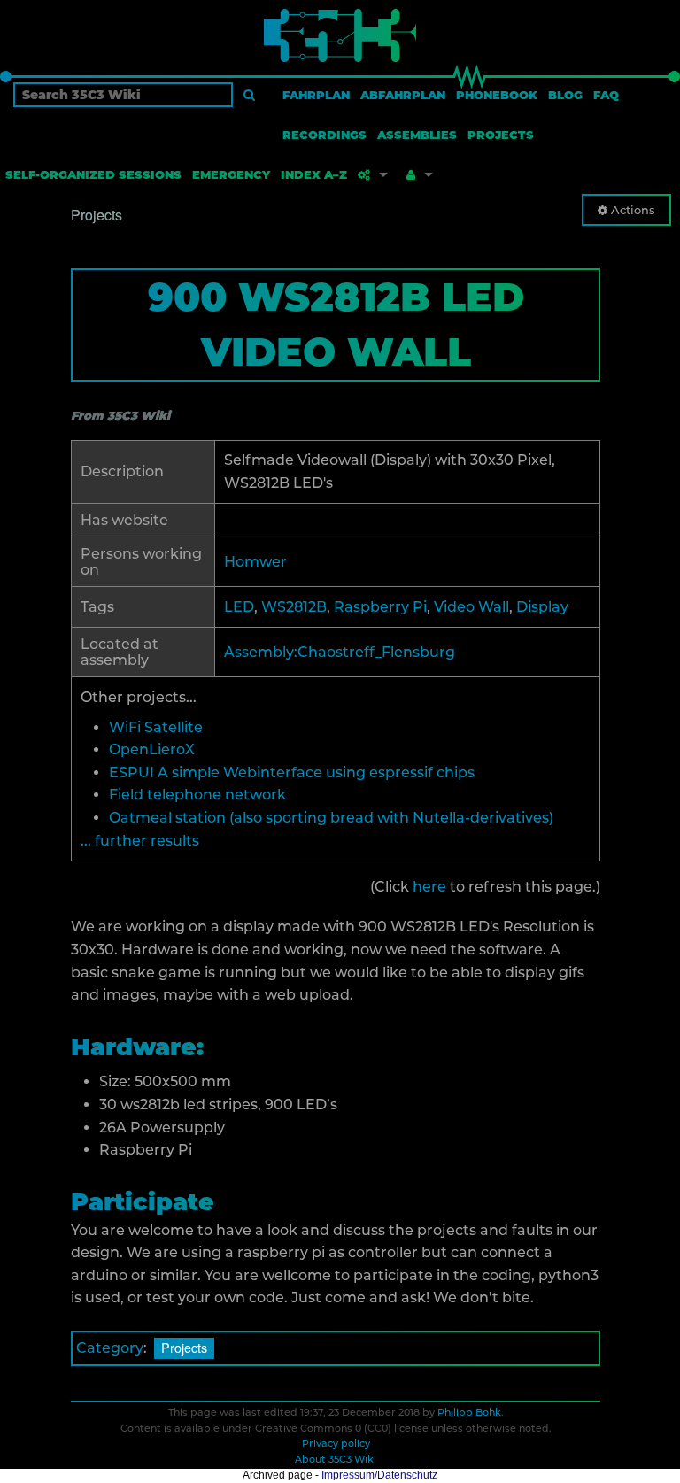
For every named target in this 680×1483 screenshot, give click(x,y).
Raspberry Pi (380, 607)
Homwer (255, 561)
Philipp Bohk (469, 1412)
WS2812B (294, 607)
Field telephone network (197, 794)
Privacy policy (336, 1443)
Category (109, 1348)
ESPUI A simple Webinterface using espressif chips (292, 772)
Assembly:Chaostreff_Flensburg (339, 652)
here (429, 886)
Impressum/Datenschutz (379, 1475)
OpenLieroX (152, 749)
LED (239, 607)
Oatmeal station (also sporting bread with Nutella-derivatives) (331, 817)
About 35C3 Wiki (335, 1459)
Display (542, 607)
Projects (184, 1347)
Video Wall (471, 607)
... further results (140, 840)
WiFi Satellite (156, 727)
